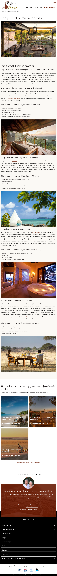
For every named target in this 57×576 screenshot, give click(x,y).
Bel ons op (28, 509)
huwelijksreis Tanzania (32, 317)
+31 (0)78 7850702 (50, 7)
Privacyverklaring (44, 566)
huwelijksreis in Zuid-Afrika (12, 98)
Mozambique (36, 232)
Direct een (28, 505)
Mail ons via (28, 507)
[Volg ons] (30, 519)
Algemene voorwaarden (32, 566)
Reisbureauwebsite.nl (29, 574)
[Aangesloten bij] (25, 570)
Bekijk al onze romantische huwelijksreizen (28, 462)
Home (2, 11)
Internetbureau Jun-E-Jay (39, 574)
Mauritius (14, 161)
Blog (5, 11)
